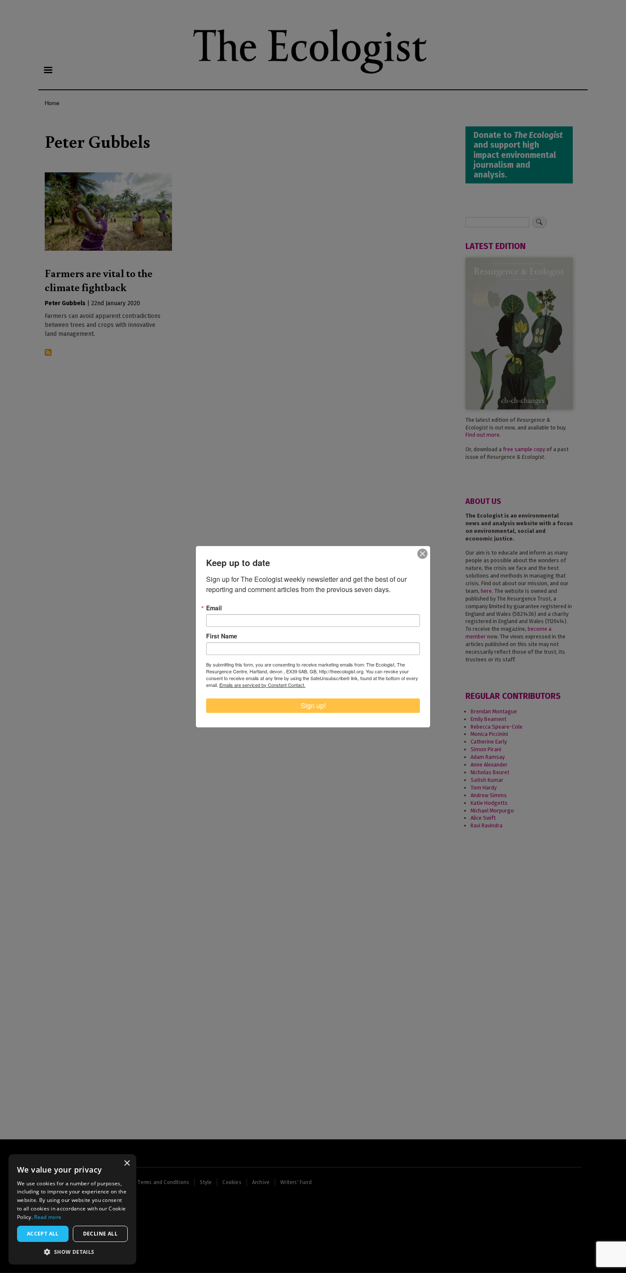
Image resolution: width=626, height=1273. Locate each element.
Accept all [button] (43, 1233)
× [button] (126, 1163)
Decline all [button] (100, 1233)
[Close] (422, 554)
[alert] (72, 1209)
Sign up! (313, 705)
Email (214, 608)
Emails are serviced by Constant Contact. (262, 684)
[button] (72, 1251)
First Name (221, 636)
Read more (47, 1217)
